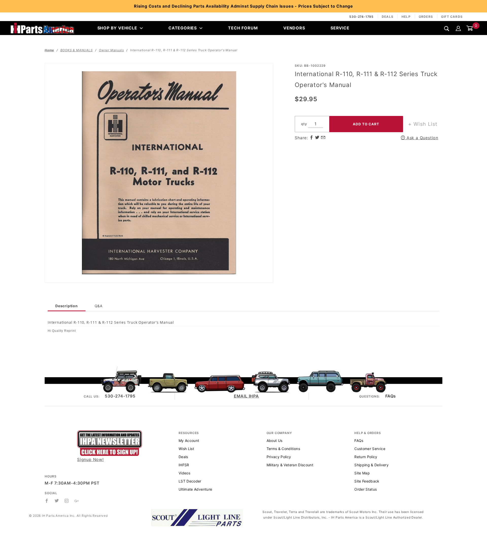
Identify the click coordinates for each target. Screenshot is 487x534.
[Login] (458, 27)
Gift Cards (452, 17)
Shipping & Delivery (371, 465)
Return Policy (365, 457)
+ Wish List (422, 124)
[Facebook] (47, 501)
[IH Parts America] (42, 27)
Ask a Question (421, 137)
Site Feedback (366, 481)
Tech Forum (243, 27)
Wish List (186, 448)
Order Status (365, 489)
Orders (426, 17)
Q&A (98, 306)
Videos (184, 473)
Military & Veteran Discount (290, 465)
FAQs (390, 396)
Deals (387, 17)
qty (304, 124)
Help (406, 17)
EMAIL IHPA (246, 396)
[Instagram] (66, 501)
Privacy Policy (279, 457)
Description (66, 306)
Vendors (294, 27)
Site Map (362, 473)
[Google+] (77, 501)
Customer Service (369, 448)
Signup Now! (90, 459)
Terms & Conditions (283, 448)
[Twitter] (57, 501)
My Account (189, 440)
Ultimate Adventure (195, 489)
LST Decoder (190, 481)
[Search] (447, 28)
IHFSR (184, 465)
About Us (275, 440)
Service (340, 27)
